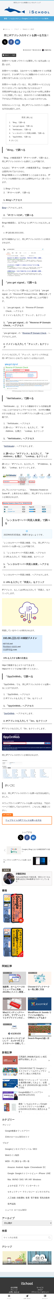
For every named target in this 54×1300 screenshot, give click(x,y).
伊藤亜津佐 (21, 874)
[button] (49, 1237)
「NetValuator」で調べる (21, 130)
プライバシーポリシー (40, 1292)
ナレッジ (14, 1290)
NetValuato (9, 446)
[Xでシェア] (5, 42)
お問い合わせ (14, 1292)
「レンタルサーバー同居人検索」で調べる (28, 133)
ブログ (40, 1290)
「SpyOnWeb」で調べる (21, 137)
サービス (40, 1287)
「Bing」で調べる (18, 122)
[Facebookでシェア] (11, 42)
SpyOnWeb (9, 713)
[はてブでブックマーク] (17, 42)
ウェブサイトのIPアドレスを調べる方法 (23, 820)
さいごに (14, 140)
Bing (4, 208)
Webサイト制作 (10, 55)
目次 (24, 117)
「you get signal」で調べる (22, 126)
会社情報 (14, 1287)
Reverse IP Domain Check (34, 333)
